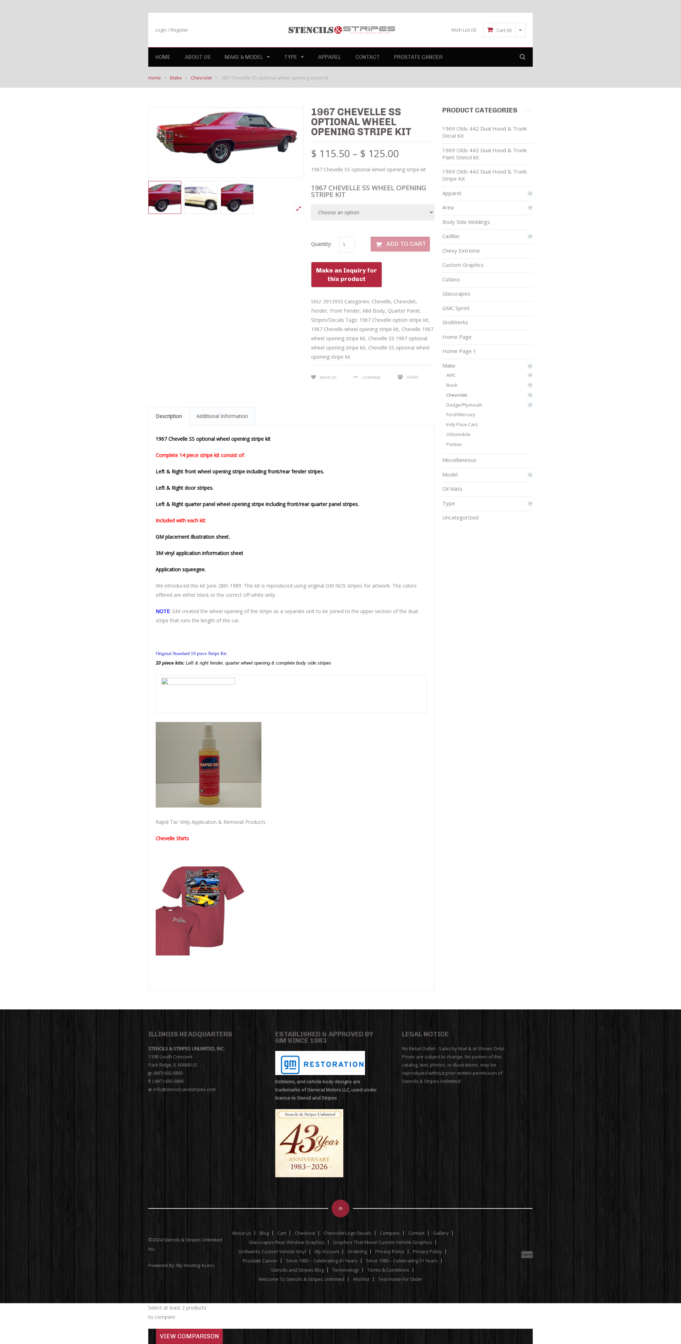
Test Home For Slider (400, 1279)
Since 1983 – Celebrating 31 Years (402, 1260)
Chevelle (381, 301)
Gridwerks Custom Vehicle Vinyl (272, 1251)
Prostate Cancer (418, 57)
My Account (327, 1251)
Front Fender (345, 310)
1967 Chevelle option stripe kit (393, 319)
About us (197, 57)
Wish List (463, 30)
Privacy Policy (389, 1251)
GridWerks (455, 322)
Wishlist (328, 377)
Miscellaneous (459, 459)
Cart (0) (504, 30)
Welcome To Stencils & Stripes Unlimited (301, 1279)
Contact (367, 57)
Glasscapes (456, 293)
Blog (264, 1233)
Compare (390, 1233)
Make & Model (244, 57)
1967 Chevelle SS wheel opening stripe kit (368, 191)
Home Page (457, 336)
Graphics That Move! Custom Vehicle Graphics (382, 1242)
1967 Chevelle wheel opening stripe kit (355, 329)
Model (450, 474)
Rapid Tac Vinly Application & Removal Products (211, 822)
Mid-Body (373, 310)
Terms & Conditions (388, 1270)
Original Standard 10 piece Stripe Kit (191, 653)
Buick (452, 385)
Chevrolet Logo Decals (347, 1233)
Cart (281, 1233)
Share (412, 377)
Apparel (329, 57)
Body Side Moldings (466, 221)
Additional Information (222, 416)
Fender (319, 310)
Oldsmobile (458, 434)
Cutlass (451, 279)
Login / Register (171, 30)
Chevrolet (201, 78)
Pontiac (454, 444)
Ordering (357, 1251)
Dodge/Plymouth (464, 405)
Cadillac (451, 235)
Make (176, 78)
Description (169, 416)
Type (290, 57)
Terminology (345, 1270)
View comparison (189, 1336)
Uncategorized (460, 517)
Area (448, 207)
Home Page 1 (459, 350)
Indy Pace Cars (462, 424)
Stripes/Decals (327, 319)
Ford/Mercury (460, 414)
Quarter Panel (404, 310)
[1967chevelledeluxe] (201, 197)
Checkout (305, 1233)
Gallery (441, 1233)
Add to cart (406, 243)
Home (163, 57)
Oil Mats (452, 488)
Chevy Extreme (461, 250)
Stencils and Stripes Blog (297, 1270)
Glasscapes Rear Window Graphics (287, 1242)
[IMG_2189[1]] (237, 197)
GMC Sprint (456, 308)
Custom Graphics (463, 264)
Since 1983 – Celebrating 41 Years (322, 1260)
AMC (451, 375)
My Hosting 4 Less (195, 1265)
